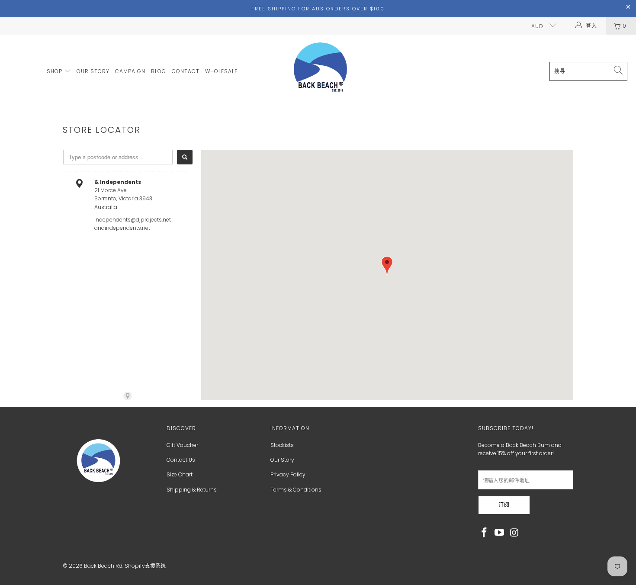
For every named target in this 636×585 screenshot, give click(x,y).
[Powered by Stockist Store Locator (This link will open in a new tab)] (127, 396)
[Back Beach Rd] (321, 71)
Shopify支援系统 (145, 565)
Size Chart (180, 474)
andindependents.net (122, 227)
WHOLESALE (221, 71)
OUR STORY (93, 71)
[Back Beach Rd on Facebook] (484, 533)
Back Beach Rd (103, 565)
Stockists (282, 445)
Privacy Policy (287, 474)
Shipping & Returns (192, 489)
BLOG (158, 71)
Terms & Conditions (295, 489)
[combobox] (118, 157)
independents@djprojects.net (132, 219)
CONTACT (185, 71)
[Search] (185, 157)
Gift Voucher (182, 445)
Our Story (282, 459)
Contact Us (181, 459)
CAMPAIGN (130, 71)
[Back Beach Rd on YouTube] (499, 533)
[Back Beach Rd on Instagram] (514, 533)
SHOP (55, 71)
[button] (387, 265)
